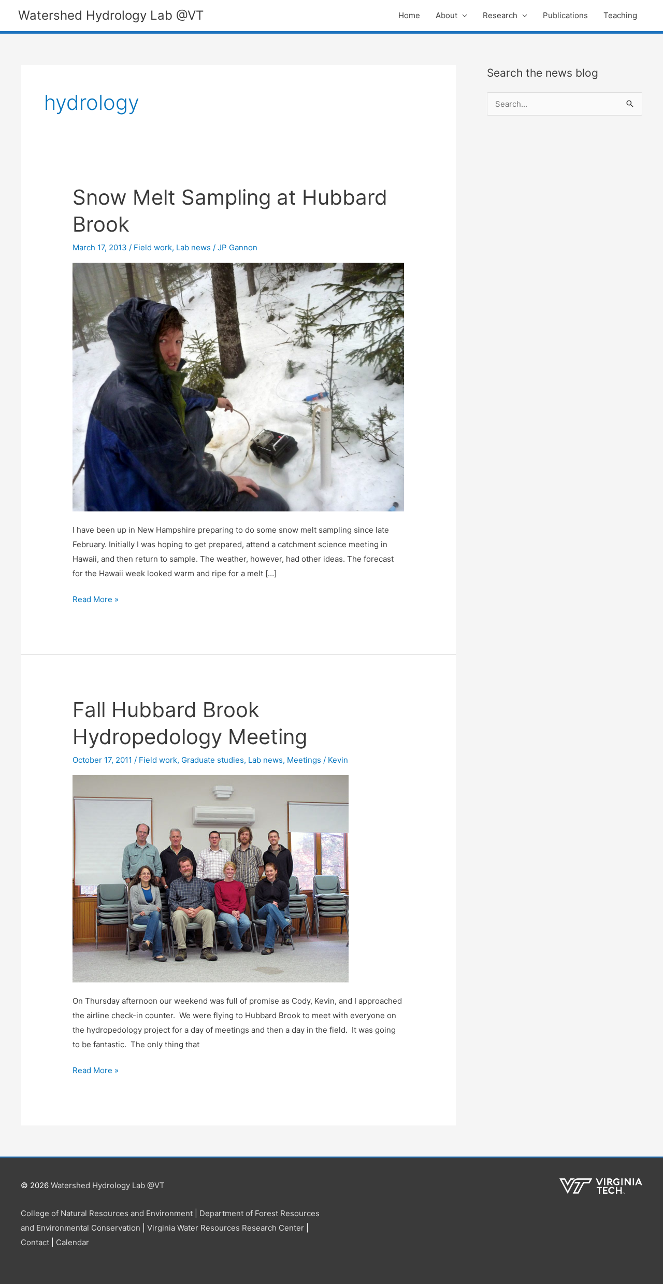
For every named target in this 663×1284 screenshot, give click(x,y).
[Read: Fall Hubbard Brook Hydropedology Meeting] (211, 878)
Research (500, 15)
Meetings (304, 760)
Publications (565, 15)
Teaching (620, 15)
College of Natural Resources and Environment (107, 1213)
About (446, 15)
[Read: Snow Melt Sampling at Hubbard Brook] (238, 386)
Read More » (96, 600)
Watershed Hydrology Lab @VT (111, 15)
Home (409, 15)
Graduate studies (212, 760)
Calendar (72, 1242)
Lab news (193, 247)
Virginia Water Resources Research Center (225, 1228)
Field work (153, 247)
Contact (35, 1242)
